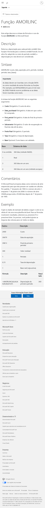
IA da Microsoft (6, 386)
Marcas (11, 493)
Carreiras (5, 453)
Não (28, 296)
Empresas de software (8, 440)
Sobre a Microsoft (7, 456)
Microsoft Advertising (8, 403)
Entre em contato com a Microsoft (11, 490)
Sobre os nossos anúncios (21, 493)
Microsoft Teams (7, 410)
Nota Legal (5, 493)
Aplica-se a (6, 27)
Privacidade (24, 490)
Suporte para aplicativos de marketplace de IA (14, 426)
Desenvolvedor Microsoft (9, 419)
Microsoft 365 (6, 313)
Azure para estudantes (8, 376)
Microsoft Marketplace (8, 433)
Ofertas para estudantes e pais (10, 373)
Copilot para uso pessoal (9, 310)
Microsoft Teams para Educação (11, 360)
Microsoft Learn (6, 423)
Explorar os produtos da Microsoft (11, 317)
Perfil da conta (6, 330)
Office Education (7, 366)
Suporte (5, 7)
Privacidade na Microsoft (9, 463)
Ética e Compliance (33, 490)
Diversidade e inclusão (8, 469)
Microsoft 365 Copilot (8, 406)
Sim (16, 296)
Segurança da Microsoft (9, 389)
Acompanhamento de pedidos (10, 343)
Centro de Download (8, 333)
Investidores (6, 466)
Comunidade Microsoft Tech (10, 429)
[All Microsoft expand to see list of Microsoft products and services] (2, 2)
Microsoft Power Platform (9, 436)
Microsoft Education (8, 353)
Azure (4, 393)
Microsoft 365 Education (9, 363)
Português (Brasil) (10, 479)
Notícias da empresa (8, 459)
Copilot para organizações (9, 306)
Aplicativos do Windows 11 (9, 320)
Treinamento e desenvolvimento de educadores (15, 370)
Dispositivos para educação (9, 356)
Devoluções (5, 340)
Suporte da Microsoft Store (9, 336)
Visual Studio (6, 443)
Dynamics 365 (6, 396)
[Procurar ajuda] (7, 2)
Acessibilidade (6, 473)
